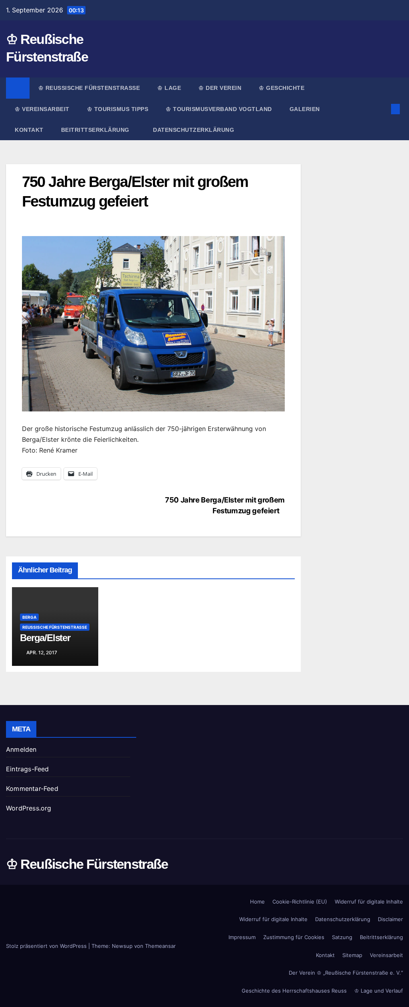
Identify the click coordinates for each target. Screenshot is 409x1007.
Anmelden (21, 749)
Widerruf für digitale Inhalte (369, 901)
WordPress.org (29, 808)
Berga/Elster (45, 637)
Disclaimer (390, 919)
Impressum (242, 937)
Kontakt (29, 130)
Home (257, 901)
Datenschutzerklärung (193, 130)
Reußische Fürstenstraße (54, 627)
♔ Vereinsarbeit (42, 109)
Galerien (305, 109)
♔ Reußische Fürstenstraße (89, 88)
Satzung (342, 937)
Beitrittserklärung (96, 130)
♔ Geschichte (281, 88)
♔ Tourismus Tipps (118, 109)
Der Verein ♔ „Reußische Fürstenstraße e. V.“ (346, 972)
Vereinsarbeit (386, 955)
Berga (29, 617)
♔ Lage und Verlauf (378, 990)
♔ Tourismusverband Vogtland (219, 109)
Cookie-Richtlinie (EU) (299, 901)
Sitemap (352, 955)
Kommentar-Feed (32, 788)
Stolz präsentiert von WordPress (47, 946)
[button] (382, 109)
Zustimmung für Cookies (293, 937)
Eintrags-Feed (27, 769)
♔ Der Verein (220, 88)
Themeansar (160, 946)
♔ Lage (169, 88)
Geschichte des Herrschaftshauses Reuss (294, 990)
